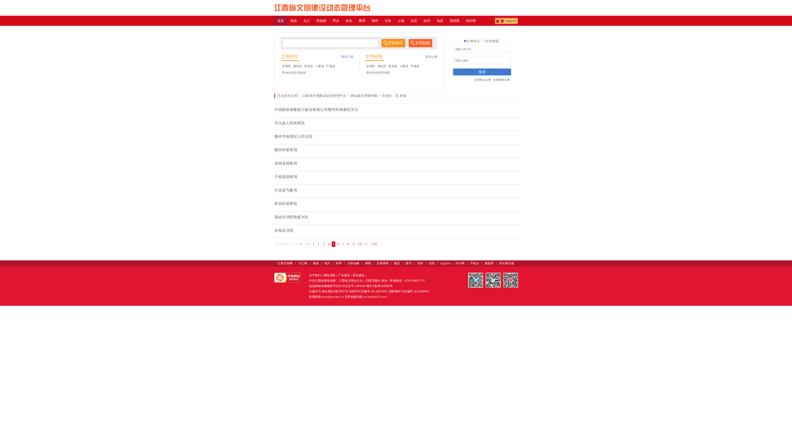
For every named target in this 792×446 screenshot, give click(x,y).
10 (359, 244)
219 (374, 244)
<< (307, 244)
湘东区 (297, 66)
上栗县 (319, 66)
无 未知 (400, 95)
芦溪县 (330, 66)
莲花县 (308, 66)
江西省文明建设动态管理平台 (324, 95)
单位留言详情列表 (364, 95)
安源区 (286, 66)
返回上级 (347, 56)
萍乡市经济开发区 (294, 72)
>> (366, 244)
